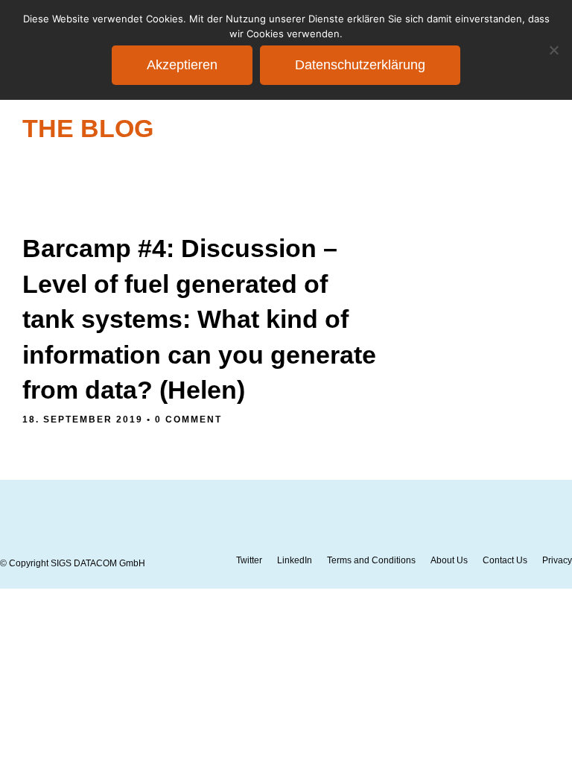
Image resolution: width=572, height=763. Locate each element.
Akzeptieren (182, 64)
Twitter (249, 560)
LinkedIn (294, 560)
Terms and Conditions (371, 560)
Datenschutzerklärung (360, 64)
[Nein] (553, 49)
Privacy (557, 560)
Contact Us (505, 560)
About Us (449, 560)
